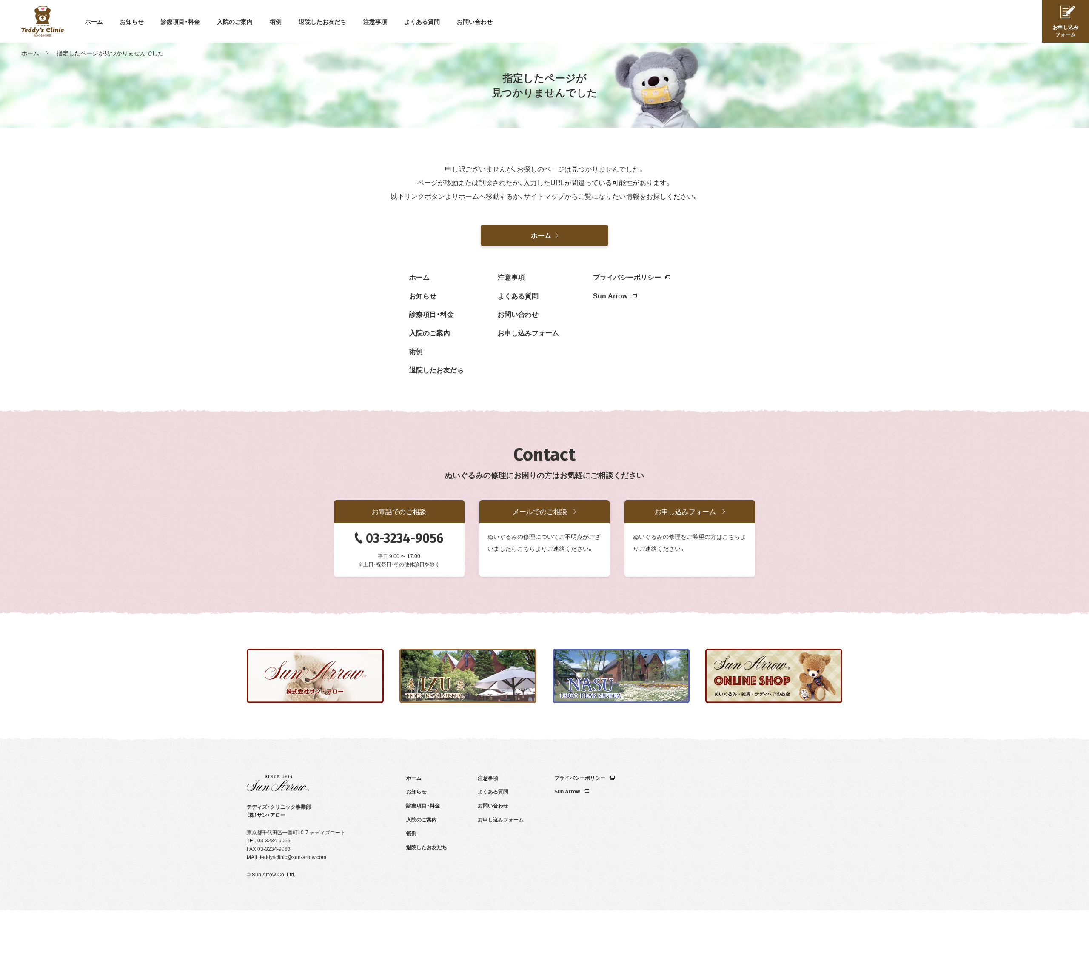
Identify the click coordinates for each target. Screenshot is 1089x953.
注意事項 (375, 21)
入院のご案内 (235, 21)
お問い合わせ (475, 21)
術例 (276, 21)
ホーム (94, 21)
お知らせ (132, 21)
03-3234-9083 (274, 849)
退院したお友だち (322, 21)
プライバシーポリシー (627, 277)
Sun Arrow (610, 295)
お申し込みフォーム (528, 332)
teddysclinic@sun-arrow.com (293, 857)
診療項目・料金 (180, 21)
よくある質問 (422, 21)
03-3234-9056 (405, 538)
